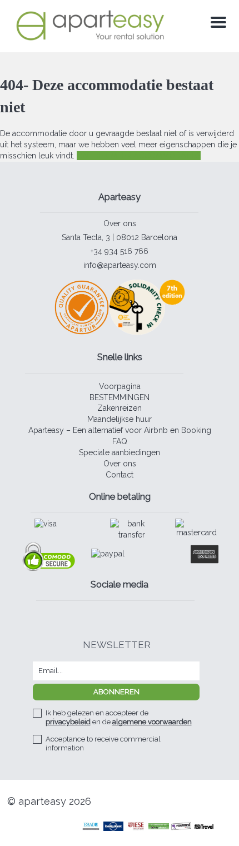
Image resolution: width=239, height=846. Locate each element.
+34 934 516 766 (119, 251)
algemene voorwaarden (152, 722)
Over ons (119, 223)
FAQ (119, 441)
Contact (119, 474)
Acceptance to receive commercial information (103, 743)
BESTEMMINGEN (119, 397)
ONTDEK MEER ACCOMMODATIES (139, 155)
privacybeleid (68, 722)
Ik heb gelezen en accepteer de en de (119, 717)
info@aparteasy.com (119, 265)
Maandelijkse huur (119, 419)
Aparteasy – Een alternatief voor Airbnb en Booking (119, 430)
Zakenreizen (119, 408)
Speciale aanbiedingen (119, 452)
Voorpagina (120, 386)
